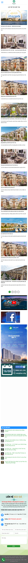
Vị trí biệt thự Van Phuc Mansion (7, 233)
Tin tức (17, 557)
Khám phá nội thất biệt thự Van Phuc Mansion (9, 165)
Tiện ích (24, 556)
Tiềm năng (12, 557)
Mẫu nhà (7, 557)
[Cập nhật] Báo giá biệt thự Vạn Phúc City (8, 142)
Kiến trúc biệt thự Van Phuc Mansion (8, 187)
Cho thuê (9, 556)
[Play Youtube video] (14, 302)
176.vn (16, 561)
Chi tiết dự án (15, 556)
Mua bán (4, 556)
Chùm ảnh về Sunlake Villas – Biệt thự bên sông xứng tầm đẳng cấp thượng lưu (13, 282)
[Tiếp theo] (18, 292)
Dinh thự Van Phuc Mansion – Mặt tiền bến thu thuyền (11, 26)
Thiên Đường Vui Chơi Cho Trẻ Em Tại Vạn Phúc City (15, 458)
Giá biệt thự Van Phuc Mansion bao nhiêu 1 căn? (10, 257)
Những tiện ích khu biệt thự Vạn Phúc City (8, 96)
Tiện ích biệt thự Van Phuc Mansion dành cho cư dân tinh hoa (12, 211)
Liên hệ (21, 557)
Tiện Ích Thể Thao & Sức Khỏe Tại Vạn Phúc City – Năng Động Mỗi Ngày (16, 462)
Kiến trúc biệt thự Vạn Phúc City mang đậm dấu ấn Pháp (11, 72)
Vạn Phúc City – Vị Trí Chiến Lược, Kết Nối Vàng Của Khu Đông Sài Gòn (15, 445)
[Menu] (2, 2)
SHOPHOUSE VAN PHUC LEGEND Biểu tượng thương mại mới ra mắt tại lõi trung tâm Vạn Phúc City (16, 436)
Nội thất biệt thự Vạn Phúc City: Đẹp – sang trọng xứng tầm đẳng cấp (13, 50)
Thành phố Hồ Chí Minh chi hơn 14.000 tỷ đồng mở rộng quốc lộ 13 (15, 440)
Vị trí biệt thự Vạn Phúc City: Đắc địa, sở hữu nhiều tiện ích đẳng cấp (13, 118)
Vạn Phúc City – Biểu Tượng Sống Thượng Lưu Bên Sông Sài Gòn (15, 453)
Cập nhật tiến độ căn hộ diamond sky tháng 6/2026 (14, 431)
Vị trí (20, 556)
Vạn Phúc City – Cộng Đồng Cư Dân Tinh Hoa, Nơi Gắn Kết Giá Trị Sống (15, 449)
